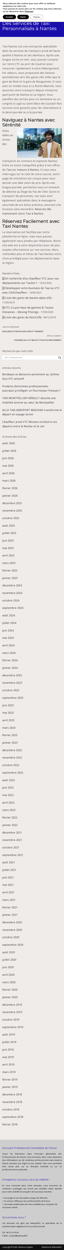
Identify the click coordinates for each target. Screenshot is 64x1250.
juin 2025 (8, 540)
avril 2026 (8, 473)
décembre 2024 (12, 585)
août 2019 (8, 1034)
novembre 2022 (12, 757)
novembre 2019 (12, 1012)
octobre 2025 (10, 518)
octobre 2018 (10, 1109)
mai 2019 (8, 1057)
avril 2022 (8, 802)
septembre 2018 (12, 1117)
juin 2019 (8, 1049)
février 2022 (9, 817)
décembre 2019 (12, 1004)
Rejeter (23, 17)
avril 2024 (8, 645)
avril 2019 (8, 1064)
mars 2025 (8, 563)
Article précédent (22, 329)
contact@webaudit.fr (18, 1235)
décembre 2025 (12, 503)
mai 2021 (8, 885)
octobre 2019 (10, 1019)
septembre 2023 (12, 697)
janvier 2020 (10, 997)
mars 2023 (8, 727)
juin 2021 (8, 877)
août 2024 (8, 615)
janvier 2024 (10, 668)
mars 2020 (8, 982)
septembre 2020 (12, 944)
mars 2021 (8, 900)
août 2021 (8, 862)
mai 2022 (8, 795)
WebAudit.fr (56, 1247)
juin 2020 (8, 967)
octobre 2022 (10, 765)
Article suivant (38, 338)
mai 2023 (8, 712)
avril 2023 (8, 720)
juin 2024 (8, 630)
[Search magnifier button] (60, 357)
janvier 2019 (10, 1087)
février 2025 (9, 570)
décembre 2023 (12, 675)
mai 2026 (8, 465)
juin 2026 (8, 458)
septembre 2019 (12, 1027)
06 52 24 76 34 (12, 1232)
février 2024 (9, 660)
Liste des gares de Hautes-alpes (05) (28, 298)
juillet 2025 (9, 533)
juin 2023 (8, 705)
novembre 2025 (12, 510)
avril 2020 (8, 974)
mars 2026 (8, 480)
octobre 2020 (10, 937)
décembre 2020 (12, 922)
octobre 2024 (10, 600)
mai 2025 (8, 548)
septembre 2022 (12, 772)
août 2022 (8, 780)
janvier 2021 (10, 914)
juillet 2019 (9, 1042)
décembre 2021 (12, 832)
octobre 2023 (10, 690)
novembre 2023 (12, 682)
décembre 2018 (12, 1094)
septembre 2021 (12, 855)
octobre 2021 (10, 847)
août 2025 (8, 525)
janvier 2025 (10, 578)
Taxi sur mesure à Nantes (22, 169)
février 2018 (9, 1124)
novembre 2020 (12, 930)
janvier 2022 (10, 825)
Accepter (9, 17)
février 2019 (9, 1079)
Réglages (29, 11)
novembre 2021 (12, 840)
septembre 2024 (12, 608)
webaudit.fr (35, 1223)
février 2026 (9, 488)
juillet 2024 (9, 623)
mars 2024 (8, 653)
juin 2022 (8, 787)
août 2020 (8, 952)
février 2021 (9, 907)
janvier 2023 (10, 742)
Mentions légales (26, 1247)
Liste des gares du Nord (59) (23, 317)
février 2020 (9, 989)
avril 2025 (8, 555)
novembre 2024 (12, 593)
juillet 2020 (9, 959)
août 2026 (8, 443)
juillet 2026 (9, 450)
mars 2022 (8, 810)
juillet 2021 (9, 870)
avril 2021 (8, 892)
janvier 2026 (10, 495)
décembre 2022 (12, 750)
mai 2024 (8, 638)
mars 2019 (8, 1072)
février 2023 (9, 735)
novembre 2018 (12, 1102)
